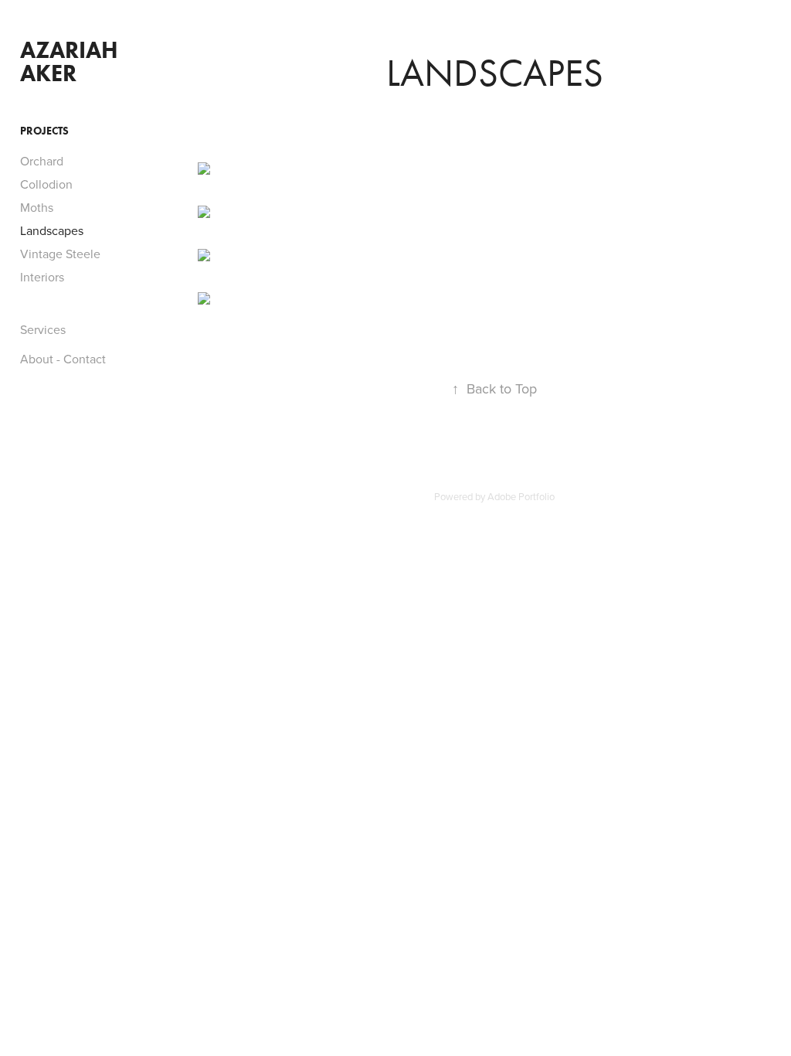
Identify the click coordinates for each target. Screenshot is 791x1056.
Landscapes (51, 230)
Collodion (46, 183)
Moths (36, 207)
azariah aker (69, 61)
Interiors (42, 276)
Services (43, 329)
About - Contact (63, 358)
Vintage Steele (60, 253)
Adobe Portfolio (521, 496)
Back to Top (494, 388)
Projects (44, 131)
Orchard (41, 160)
